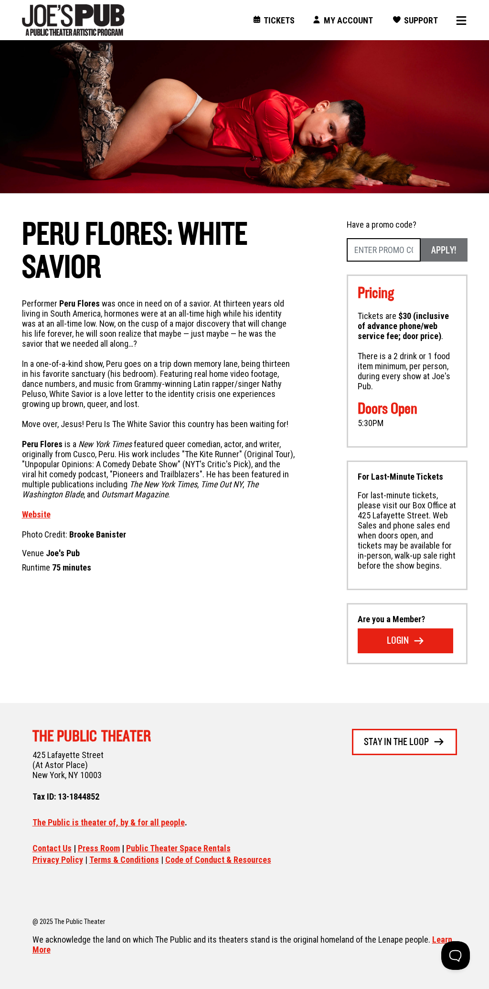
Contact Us (52, 848)
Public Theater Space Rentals (178, 848)
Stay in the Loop (396, 742)
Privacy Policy (57, 860)
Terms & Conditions (124, 860)
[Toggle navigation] (458, 20)
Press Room (99, 848)
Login (398, 641)
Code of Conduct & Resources (218, 860)
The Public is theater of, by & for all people (108, 822)
